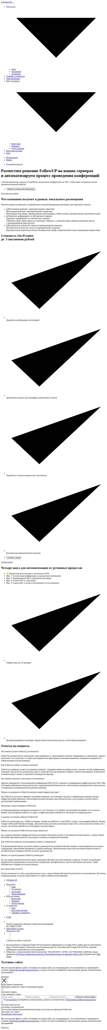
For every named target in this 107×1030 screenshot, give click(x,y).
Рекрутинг (16, 144)
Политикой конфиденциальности (81, 1000)
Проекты (15, 146)
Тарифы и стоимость (15, 76)
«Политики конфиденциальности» (24, 970)
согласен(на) (11, 1000)
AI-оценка (16, 74)
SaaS (13, 69)
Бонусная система (14, 151)
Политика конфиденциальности (30, 954)
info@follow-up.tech (14, 929)
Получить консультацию (85, 997)
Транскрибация (13, 79)
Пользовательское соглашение (58, 954)
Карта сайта (78, 954)
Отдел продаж (17, 148)
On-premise (16, 71)
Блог (8, 153)
